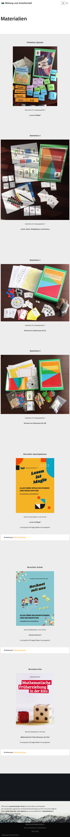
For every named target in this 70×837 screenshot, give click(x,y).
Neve (26, 828)
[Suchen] (67, 3)
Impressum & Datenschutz (10, 835)
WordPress (42, 828)
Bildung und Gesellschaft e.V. (35, 824)
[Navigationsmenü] (63, 3)
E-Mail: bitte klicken (20, 537)
